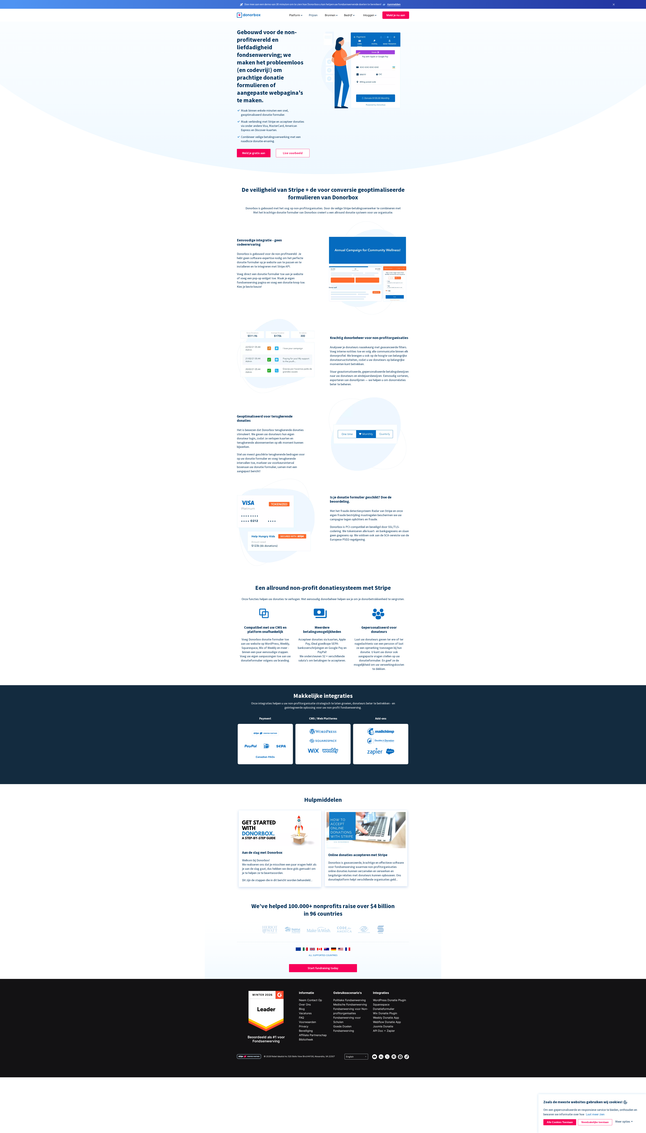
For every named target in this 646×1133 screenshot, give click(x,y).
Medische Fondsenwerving (350, 1004)
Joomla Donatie (383, 1026)
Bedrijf (348, 15)
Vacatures (305, 1013)
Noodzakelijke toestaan (595, 1122)
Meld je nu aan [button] (395, 15)
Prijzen (313, 15)
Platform (294, 15)
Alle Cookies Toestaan (560, 1122)
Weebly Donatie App (386, 1017)
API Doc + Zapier (384, 1030)
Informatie (306, 993)
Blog (302, 1009)
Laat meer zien (595, 1114)
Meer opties (622, 1121)
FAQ (301, 1017)
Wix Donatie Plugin (385, 1013)
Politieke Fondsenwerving (349, 1000)
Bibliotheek (306, 1039)
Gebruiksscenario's (347, 993)
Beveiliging (306, 1030)
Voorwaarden (307, 1022)
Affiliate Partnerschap (313, 1035)
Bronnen (330, 15)
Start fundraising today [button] (323, 968)
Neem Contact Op (310, 1000)
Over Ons (305, 1004)
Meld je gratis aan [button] (253, 153)
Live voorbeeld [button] (292, 153)
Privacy (303, 1026)
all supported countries (323, 955)
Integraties (381, 993)
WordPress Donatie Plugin (389, 1000)
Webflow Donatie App (387, 1022)
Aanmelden (394, 4)
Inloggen (368, 15)
